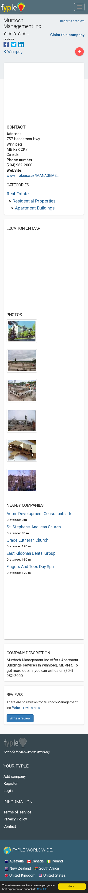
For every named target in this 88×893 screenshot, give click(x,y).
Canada (37, 861)
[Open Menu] (79, 7)
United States (54, 875)
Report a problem (72, 21)
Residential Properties (34, 201)
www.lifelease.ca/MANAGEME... (33, 175)
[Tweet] (13, 44)
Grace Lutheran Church (27, 540)
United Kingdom (21, 875)
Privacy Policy (15, 819)
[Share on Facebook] (6, 44)
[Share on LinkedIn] (21, 44)
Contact (10, 826)
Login (8, 790)
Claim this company (67, 35)
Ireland (57, 861)
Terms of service (17, 812)
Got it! (72, 886)
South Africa (48, 868)
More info (42, 889)
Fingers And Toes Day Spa (30, 566)
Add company (15, 776)
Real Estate (18, 193)
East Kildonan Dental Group (31, 553)
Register (11, 783)
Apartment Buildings (35, 208)
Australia (16, 861)
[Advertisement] (42, 94)
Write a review (20, 718)
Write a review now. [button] (26, 708)
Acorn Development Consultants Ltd (40, 513)
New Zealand (19, 868)
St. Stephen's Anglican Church (34, 527)
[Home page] (13, 7)
